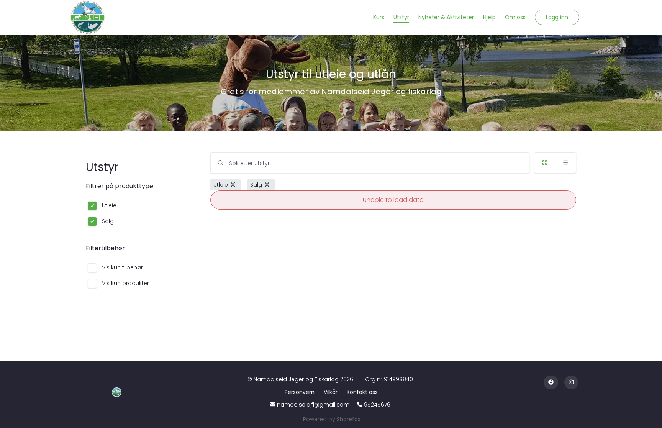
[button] (557, 17)
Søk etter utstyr (249, 163)
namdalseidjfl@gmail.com (313, 404)
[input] (369, 162)
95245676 (377, 404)
